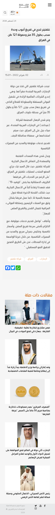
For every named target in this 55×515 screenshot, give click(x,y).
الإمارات (43, 258)
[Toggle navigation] (50, 5)
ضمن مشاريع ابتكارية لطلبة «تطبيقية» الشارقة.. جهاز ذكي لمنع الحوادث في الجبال (29, 329)
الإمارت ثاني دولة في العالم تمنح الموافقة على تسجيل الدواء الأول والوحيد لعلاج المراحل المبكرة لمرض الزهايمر (28, 453)
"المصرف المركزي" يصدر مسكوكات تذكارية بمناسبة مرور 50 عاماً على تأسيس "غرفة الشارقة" (29, 410)
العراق (30, 258)
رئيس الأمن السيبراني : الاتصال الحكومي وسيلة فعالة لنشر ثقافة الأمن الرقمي (28, 495)
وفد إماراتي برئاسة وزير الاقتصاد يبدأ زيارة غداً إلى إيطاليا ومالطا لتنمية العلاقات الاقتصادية (28, 369)
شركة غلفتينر (15, 258)
